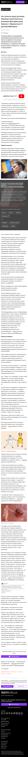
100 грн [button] (4, 212)
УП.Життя (16, 142)
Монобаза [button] (5, 226)
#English (3, 726)
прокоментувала (6, 349)
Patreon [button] (4, 222)
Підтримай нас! (4, 741)
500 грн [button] (11, 212)
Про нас (3, 718)
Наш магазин (4, 743)
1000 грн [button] (18, 212)
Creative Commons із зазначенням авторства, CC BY (14, 752)
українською (10, 753)
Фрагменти (3, 721)
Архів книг (3, 748)
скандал (9, 673)
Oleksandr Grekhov (11, 451)
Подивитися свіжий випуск (14, 707)
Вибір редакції (4, 724)
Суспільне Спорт (11, 68)
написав (3, 309)
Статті (2, 719)
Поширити (5, 33)
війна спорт (14, 671)
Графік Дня (3, 744)
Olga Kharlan (9, 312)
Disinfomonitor (4, 736)
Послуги (3, 731)
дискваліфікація (6, 671)
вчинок (20, 671)
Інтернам (3, 738)
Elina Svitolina (23, 312)
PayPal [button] (13, 226)
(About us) (7, 718)
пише (9, 426)
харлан (3, 673)
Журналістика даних (6, 729)
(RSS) (5, 719)
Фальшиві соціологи (6, 733)
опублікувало (12, 123)
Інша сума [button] (4, 216)
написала (16, 331)
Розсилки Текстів (5, 723)
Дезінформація (4, 734)
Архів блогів (4, 746)
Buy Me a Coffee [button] (14, 222)
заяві (8, 283)
